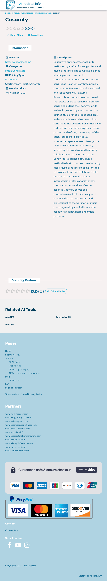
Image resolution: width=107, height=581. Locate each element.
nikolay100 (96, 575)
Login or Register (13, 387)
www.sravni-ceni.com (15, 447)
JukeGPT (9, 317)
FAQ (7, 384)
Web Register (30, 565)
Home (7, 13)
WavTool (9, 324)
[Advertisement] (78, 237)
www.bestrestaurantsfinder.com (21, 424)
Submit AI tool (12, 354)
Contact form (11, 530)
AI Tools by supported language (24, 373)
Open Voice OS (63, 317)
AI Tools (15, 13)
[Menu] (100, 5)
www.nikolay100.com (15, 439)
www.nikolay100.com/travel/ (19, 443)
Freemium (11, 79)
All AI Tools (14, 362)
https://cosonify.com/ (18, 62)
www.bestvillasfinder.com (17, 428)
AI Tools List (14, 380)
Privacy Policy (35, 394)
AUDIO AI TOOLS (27, 13)
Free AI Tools (15, 365)
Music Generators (43, 13)
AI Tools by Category (19, 369)
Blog (7, 376)
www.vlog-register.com (16, 413)
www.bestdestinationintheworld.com (23, 435)
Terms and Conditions (16, 394)
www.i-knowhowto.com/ (17, 450)
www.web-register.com (16, 421)
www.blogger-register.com (18, 417)
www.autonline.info (14, 432)
